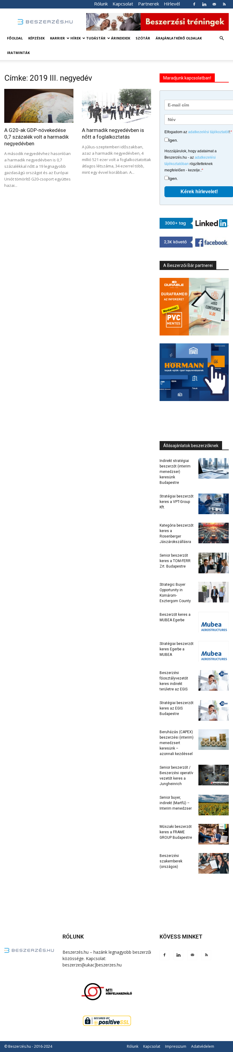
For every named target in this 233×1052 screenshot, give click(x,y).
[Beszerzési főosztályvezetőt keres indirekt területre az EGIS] (213, 680)
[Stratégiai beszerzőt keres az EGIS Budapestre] (213, 710)
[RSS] (224, 4)
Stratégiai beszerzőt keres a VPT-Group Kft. (177, 501)
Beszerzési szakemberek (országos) (171, 861)
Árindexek (120, 38)
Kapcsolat (123, 4)
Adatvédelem (202, 1046)
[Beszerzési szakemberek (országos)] (213, 863)
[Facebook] (194, 4)
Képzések (36, 38)
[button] (221, 38)
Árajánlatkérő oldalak (179, 38)
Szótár (143, 38)
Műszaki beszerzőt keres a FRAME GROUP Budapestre (176, 832)
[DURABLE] (194, 306)
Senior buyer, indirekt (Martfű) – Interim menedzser (176, 803)
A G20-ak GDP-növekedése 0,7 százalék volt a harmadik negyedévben (36, 137)
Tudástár (96, 38)
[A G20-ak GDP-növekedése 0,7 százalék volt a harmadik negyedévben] (38, 106)
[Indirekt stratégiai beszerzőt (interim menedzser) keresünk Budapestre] (213, 468)
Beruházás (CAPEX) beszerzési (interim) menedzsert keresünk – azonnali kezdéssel (177, 743)
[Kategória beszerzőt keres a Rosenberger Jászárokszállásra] (213, 533)
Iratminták (18, 52)
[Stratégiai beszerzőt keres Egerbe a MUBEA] (213, 651)
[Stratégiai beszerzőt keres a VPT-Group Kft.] (213, 504)
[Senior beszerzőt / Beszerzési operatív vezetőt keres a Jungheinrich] (213, 775)
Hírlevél (172, 4)
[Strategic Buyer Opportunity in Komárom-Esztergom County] (213, 592)
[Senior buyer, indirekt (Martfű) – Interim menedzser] (213, 805)
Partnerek (148, 4)
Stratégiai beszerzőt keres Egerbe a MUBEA (177, 649)
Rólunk (101, 4)
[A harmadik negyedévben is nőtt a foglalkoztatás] (116, 106)
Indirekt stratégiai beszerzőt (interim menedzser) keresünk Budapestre (175, 472)
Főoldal (15, 38)
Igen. (173, 140)
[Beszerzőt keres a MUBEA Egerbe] (213, 622)
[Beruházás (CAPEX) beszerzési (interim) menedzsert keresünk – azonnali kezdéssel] (213, 739)
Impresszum (175, 1046)
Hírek (75, 38)
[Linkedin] (204, 4)
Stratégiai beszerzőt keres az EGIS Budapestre (177, 708)
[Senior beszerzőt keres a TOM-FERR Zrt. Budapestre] (213, 563)
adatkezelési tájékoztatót (208, 132)
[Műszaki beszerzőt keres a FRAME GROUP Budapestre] (213, 834)
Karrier (57, 38)
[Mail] (214, 4)
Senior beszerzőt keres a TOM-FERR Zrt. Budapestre (175, 560)
